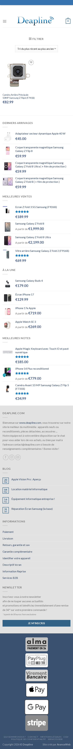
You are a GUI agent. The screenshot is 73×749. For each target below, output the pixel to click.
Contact (33, 737)
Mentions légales (50, 737)
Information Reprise (14, 571)
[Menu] (5, 21)
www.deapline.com (30, 422)
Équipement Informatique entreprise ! (33, 498)
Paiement (8, 531)
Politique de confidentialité (28, 739)
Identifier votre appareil (16, 558)
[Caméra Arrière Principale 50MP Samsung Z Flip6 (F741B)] (19, 75)
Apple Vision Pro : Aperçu (26, 479)
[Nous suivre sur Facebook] (5, 457)
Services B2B (10, 577)
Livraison (8, 538)
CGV (65, 737)
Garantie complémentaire (17, 551)
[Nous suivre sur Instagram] (12, 457)
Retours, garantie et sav (16, 544)
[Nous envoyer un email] (18, 457)
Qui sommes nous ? (14, 737)
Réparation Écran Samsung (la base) (32, 508)
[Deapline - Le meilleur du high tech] (36, 21)
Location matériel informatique (29, 489)
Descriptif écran (12, 564)
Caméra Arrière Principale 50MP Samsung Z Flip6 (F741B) (19, 96)
